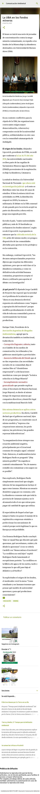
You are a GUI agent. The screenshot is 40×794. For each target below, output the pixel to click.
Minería (15, 601)
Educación (7, 601)
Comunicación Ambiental (16, 3)
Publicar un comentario (12, 617)
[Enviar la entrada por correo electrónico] (4, 598)
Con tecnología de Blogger (21, 787)
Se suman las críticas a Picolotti (12, 745)
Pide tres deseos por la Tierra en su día (15, 702)
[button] (4, 27)
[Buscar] (37, 3)
